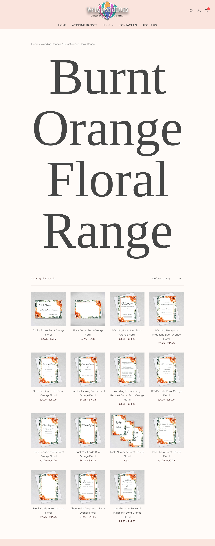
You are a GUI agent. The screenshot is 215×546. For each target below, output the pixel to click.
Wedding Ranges (84, 25)
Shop (106, 25)
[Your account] (199, 10)
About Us (149, 25)
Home (62, 25)
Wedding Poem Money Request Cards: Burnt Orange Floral (127, 395)
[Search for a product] (191, 10)
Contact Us (128, 25)
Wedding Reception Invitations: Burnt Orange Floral (166, 334)
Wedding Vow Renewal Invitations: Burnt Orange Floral (127, 512)
